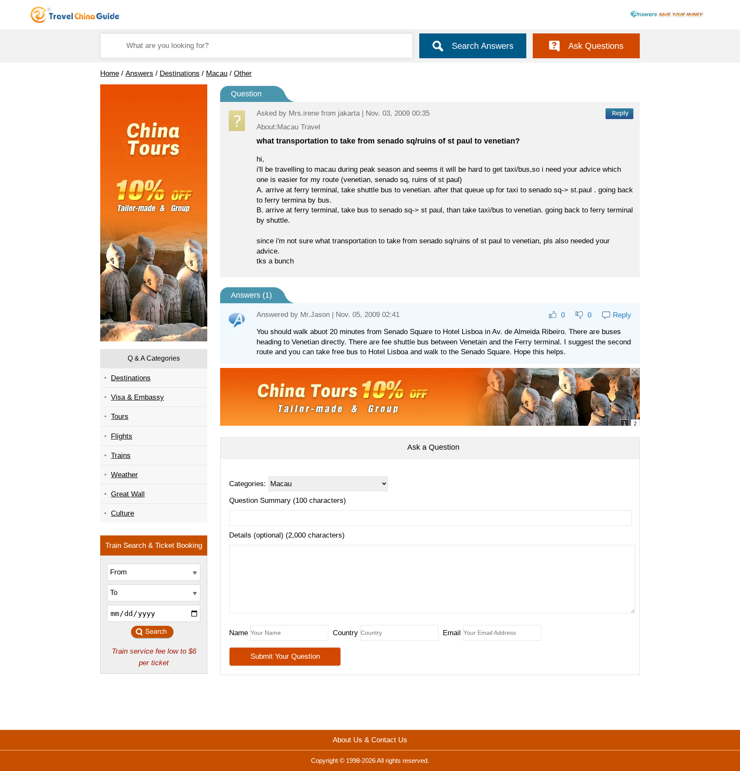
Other (243, 73)
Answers (139, 73)
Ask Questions (596, 46)
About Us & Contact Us (370, 740)
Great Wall (128, 494)
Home (109, 73)
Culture (122, 513)
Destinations (180, 73)
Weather (124, 475)
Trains (121, 455)
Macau (216, 73)
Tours (119, 416)
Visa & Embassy (137, 397)
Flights (121, 436)
